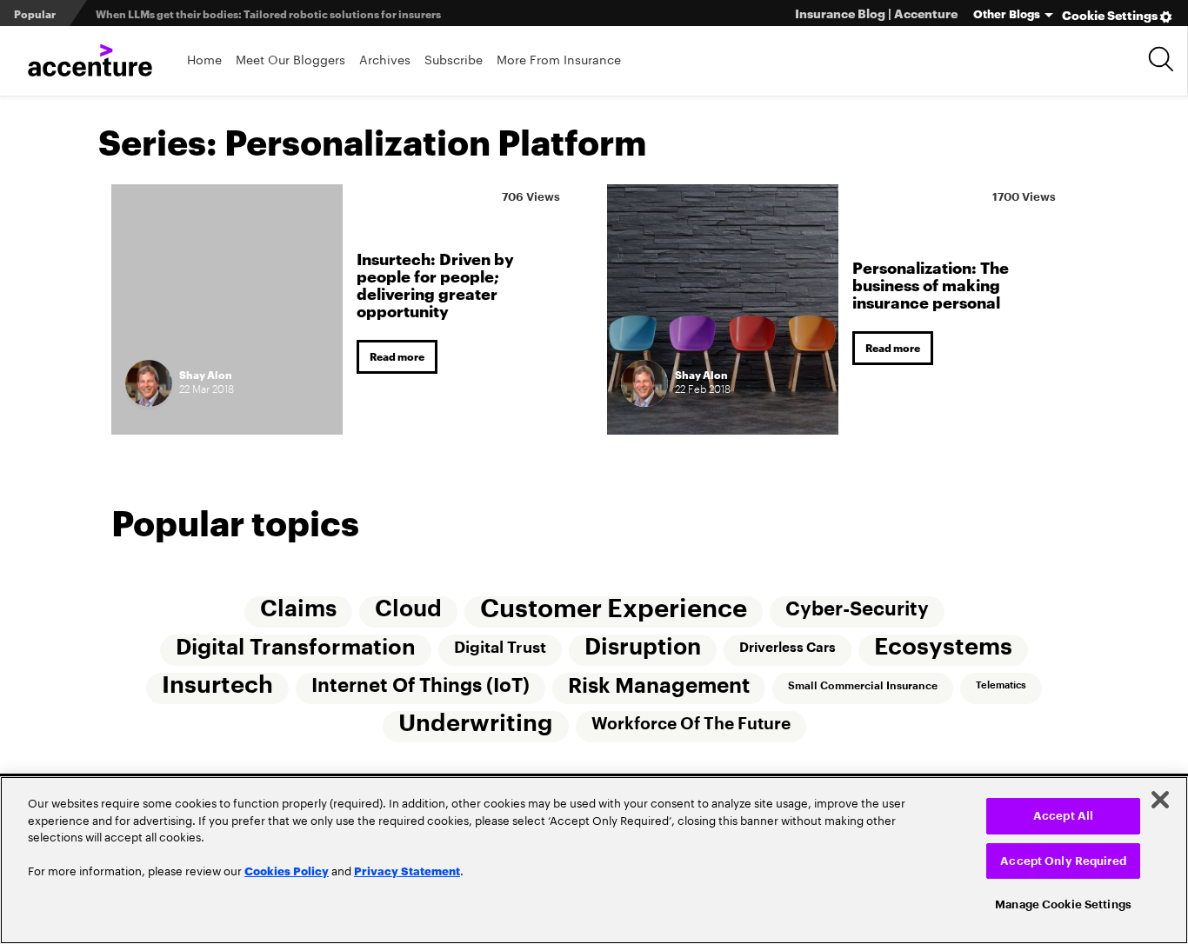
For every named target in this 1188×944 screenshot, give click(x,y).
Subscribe (453, 58)
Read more (397, 356)
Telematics (1001, 685)
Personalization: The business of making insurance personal (930, 284)
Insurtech (217, 685)
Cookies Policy (286, 870)
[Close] (1160, 800)
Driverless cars (787, 648)
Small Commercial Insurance (863, 686)
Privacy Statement (407, 870)
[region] (594, 860)
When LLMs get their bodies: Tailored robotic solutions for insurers (268, 13)
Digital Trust (500, 647)
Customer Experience (613, 609)
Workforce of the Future (691, 723)
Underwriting (475, 723)
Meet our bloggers (290, 58)
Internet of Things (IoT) (420, 685)
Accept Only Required (1063, 861)
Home (204, 58)
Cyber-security (857, 609)
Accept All (1063, 815)
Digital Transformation (296, 647)
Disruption (642, 647)
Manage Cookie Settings (1063, 904)
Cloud (408, 609)
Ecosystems (943, 647)
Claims (298, 609)
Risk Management (659, 685)
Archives (384, 58)
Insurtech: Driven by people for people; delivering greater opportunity (435, 284)
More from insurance (559, 58)
